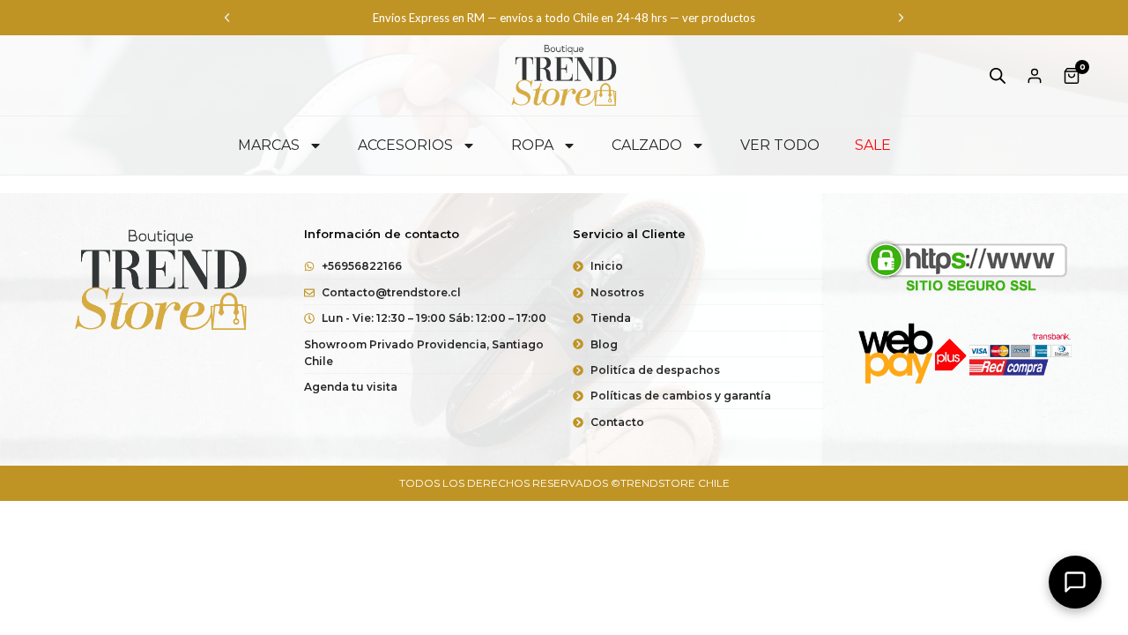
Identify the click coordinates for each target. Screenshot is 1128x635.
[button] (227, 18)
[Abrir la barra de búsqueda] (997, 75)
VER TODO (780, 145)
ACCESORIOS (405, 145)
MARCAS (269, 145)
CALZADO (647, 145)
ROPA (532, 145)
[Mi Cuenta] (1034, 76)
